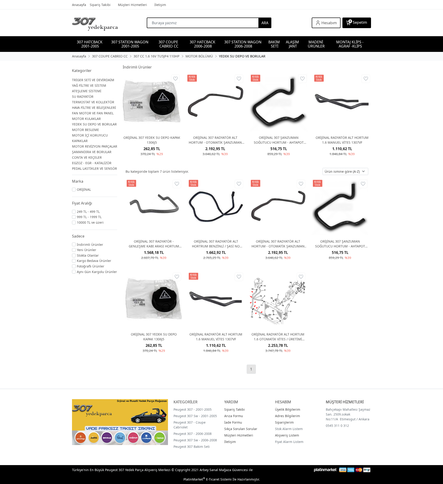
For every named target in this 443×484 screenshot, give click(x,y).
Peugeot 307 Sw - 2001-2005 (195, 416)
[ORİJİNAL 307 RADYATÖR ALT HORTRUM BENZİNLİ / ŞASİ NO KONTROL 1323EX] (216, 207)
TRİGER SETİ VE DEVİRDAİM (93, 80)
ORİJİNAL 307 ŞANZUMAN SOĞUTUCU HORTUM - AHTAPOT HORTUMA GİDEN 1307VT (279, 140)
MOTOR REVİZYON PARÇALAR (94, 146)
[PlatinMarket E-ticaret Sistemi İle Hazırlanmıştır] (325, 469)
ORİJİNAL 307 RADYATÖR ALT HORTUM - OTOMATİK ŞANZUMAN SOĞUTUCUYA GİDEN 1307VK (215, 140)
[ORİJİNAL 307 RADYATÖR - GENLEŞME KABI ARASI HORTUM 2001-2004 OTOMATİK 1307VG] (154, 207)
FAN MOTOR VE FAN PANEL (93, 113)
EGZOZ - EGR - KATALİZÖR (91, 163)
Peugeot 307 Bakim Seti (192, 446)
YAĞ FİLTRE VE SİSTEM (89, 85)
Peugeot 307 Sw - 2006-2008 (195, 440)
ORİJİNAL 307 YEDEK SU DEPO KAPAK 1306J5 (151, 140)
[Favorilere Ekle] (175, 79)
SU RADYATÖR (82, 96)
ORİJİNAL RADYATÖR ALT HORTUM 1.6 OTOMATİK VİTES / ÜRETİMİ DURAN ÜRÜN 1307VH (277, 336)
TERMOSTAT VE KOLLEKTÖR (93, 102)
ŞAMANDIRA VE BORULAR (91, 152)
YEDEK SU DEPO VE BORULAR (94, 124)
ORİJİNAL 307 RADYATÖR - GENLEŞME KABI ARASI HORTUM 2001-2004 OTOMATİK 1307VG (154, 244)
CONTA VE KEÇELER (87, 157)
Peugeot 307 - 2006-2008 (193, 433)
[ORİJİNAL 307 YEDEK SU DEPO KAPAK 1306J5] (152, 102)
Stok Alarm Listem (289, 429)
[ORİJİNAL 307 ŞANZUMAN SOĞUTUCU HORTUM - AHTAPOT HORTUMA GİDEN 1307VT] (279, 102)
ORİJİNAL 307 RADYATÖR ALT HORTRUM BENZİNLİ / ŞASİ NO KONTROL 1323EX (216, 244)
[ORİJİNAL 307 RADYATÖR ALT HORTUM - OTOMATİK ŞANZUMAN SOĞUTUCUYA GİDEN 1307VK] (215, 102)
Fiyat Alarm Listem (289, 441)
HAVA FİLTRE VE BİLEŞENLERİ (94, 107)
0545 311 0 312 (337, 425)
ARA (264, 22)
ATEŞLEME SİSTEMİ (86, 91)
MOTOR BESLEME (85, 130)
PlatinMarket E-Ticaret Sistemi (207, 479)
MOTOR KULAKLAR (86, 118)
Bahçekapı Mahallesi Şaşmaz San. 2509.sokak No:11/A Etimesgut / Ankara (348, 414)
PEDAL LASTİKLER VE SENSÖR (94, 168)
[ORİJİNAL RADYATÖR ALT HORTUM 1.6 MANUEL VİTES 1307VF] (342, 102)
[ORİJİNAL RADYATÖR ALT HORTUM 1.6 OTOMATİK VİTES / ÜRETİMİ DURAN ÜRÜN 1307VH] (278, 300)
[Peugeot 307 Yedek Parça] (109, 23)
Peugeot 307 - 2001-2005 (193, 409)
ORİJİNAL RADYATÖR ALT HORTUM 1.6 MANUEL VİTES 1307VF (342, 140)
